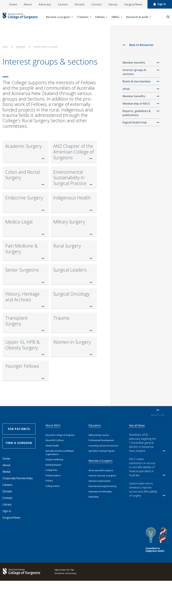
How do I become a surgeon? (102, 475)
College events (52, 486)
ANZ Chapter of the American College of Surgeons (73, 152)
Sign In (161, 4)
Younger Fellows (22, 366)
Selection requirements (100, 481)
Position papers (53, 475)
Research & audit (137, 17)
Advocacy (45, 4)
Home (13, 4)
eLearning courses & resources (103, 445)
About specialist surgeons (101, 470)
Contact (96, 4)
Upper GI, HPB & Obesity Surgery (22, 345)
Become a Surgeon (100, 461)
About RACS (53, 425)
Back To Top (157, 415)
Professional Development (101, 440)
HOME (5, 47)
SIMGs (115, 17)
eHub (126, 89)
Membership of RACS (136, 103)
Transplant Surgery (16, 321)
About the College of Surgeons (60, 435)
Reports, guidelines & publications (137, 113)
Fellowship (94, 496)
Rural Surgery (67, 246)
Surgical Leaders (70, 270)
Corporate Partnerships (18, 478)
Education (95, 425)
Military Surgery (69, 222)
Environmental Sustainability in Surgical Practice (70, 177)
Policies (49, 480)
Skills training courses (99, 435)
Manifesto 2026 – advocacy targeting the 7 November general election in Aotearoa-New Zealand (142, 443)
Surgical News (133, 4)
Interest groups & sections (134, 72)
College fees (51, 470)
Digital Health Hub (135, 122)
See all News (137, 425)
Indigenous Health (72, 198)
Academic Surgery (23, 146)
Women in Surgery (72, 342)
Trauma (61, 318)
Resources (20, 47)
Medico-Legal (18, 222)
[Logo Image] (20, 17)
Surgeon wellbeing (54, 459)
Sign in (7, 511)
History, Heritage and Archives (22, 297)
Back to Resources (141, 45)
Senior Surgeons (22, 270)
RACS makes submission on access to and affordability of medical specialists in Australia (142, 467)
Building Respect (53, 464)
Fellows (100, 17)
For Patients (19, 429)
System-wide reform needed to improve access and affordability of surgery (143, 489)
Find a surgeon (19, 443)
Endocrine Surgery (24, 198)
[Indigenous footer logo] (156, 540)
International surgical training (102, 486)
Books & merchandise (137, 81)
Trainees (83, 17)
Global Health (52, 445)
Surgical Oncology (71, 294)
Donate (79, 4)
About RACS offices (55, 440)
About (28, 4)
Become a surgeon (58, 17)
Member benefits (134, 62)
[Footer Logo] (21, 572)
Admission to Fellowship (100, 491)
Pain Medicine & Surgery (21, 249)
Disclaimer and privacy (65, 573)
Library (113, 4)
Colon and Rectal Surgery (22, 175)
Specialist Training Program (102, 450)
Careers (63, 4)
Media (6, 472)
